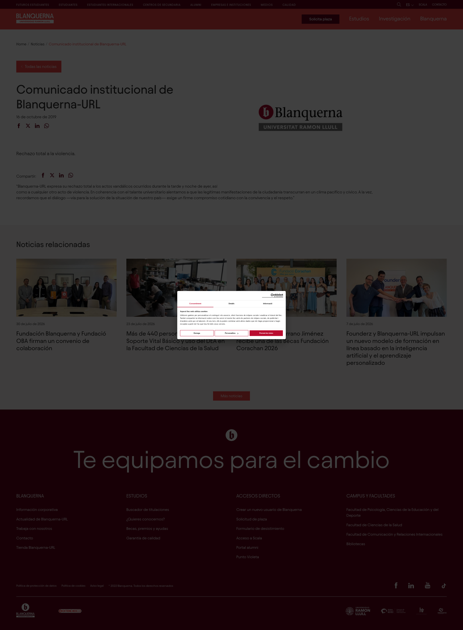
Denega (197, 333)
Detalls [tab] (232, 304)
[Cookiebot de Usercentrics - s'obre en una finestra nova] (272, 295)
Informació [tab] (267, 304)
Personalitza (230, 333)
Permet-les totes (266, 333)
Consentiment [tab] (195, 304)
